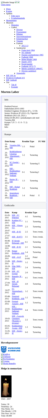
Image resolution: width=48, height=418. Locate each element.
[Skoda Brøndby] (8, 363)
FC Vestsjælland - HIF (17, 291)
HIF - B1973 (17, 237)
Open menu (5, 5)
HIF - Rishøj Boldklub (15, 188)
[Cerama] (5, 361)
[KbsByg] (5, 354)
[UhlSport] (5, 357)
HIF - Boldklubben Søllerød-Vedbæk (15, 172)
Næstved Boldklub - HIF (18, 297)
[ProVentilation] (8, 359)
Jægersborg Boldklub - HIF (14, 195)
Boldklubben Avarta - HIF (17, 327)
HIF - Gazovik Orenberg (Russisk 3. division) (18, 319)
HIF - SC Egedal (15, 272)
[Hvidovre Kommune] (10, 352)
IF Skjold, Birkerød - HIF (18, 242)
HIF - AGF (16, 257)
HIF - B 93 (16, 232)
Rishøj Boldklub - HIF (18, 252)
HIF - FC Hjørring (15, 216)
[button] (9, 13)
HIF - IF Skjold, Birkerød (15, 283)
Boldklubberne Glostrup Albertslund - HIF (16, 155)
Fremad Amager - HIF (17, 302)
